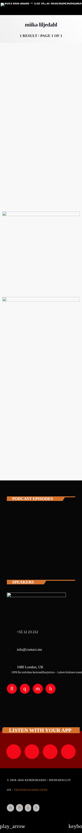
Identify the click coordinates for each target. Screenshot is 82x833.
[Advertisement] (41, 423)
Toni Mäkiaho (39, 560)
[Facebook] (36, 808)
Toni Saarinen (39, 540)
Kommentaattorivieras (24, 109)
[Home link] (41, 8)
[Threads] (19, 808)
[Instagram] (28, 808)
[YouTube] (10, 808)
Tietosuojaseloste (31, 790)
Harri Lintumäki (41, 520)
